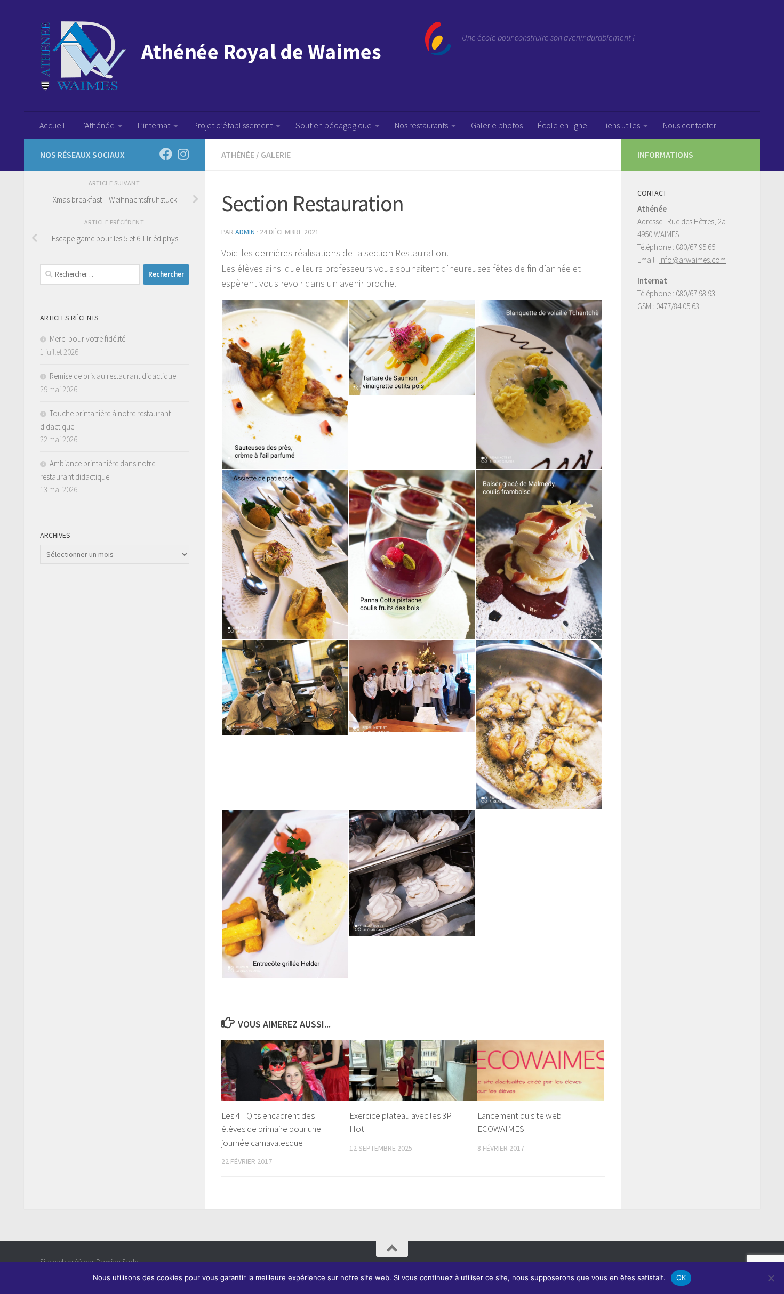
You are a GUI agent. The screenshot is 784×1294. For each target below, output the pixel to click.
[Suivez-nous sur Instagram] (183, 154)
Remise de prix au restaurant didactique (113, 376)
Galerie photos (497, 125)
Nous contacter (689, 125)
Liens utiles (621, 125)
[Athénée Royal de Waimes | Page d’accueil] (245, 56)
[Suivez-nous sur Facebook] (165, 154)
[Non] (770, 1278)
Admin (245, 232)
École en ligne (562, 125)
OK (681, 1277)
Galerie (276, 154)
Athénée (237, 154)
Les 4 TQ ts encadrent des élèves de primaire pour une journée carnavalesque (271, 1129)
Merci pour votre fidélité (87, 339)
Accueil (52, 125)
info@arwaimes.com (692, 260)
